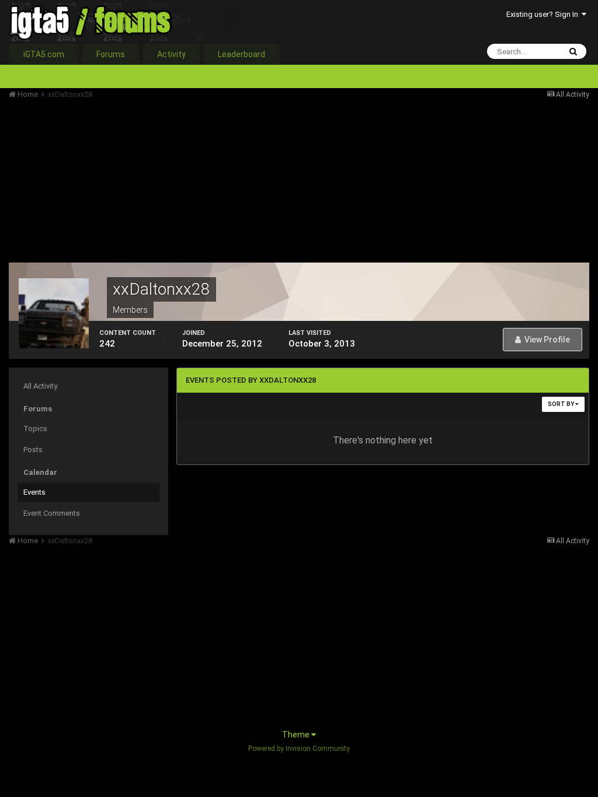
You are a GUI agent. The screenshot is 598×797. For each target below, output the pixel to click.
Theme (296, 734)
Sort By (561, 404)
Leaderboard (241, 54)
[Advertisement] (145, 181)
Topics (35, 428)
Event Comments (51, 513)
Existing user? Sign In (544, 14)
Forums (110, 54)
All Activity (40, 386)
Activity (171, 54)
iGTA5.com (43, 54)
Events (34, 492)
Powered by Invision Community (299, 748)
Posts (33, 449)
